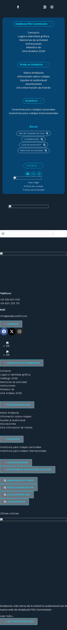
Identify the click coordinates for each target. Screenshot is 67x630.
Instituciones (34, 43)
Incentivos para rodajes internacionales (33, 113)
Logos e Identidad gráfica (33, 36)
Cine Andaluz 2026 (33, 51)
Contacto (33, 32)
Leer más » (6, 616)
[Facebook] (27, 173)
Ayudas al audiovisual (33, 80)
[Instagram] (39, 173)
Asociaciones (33, 84)
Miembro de (33, 47)
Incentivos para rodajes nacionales (33, 109)
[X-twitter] (33, 173)
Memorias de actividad (33, 40)
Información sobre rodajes (33, 76)
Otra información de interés (33, 87)
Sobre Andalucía (34, 72)
